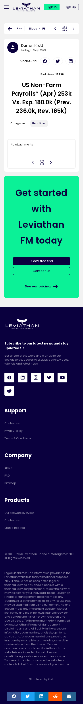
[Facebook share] (14, 696)
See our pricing (37, 286)
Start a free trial (14, 528)
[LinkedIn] (22, 377)
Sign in (52, 7)
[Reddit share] (55, 696)
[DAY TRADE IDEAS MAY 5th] (55, 28)
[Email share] (69, 696)
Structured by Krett (41, 679)
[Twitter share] (28, 696)
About (8, 468)
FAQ (7, 475)
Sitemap (10, 483)
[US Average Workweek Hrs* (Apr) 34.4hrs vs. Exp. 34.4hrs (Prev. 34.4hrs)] (73, 28)
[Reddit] (9, 391)
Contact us (12, 423)
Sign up (70, 7)
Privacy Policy (13, 431)
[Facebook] (9, 377)
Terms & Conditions (17, 438)
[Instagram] (36, 377)
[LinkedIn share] (41, 696)
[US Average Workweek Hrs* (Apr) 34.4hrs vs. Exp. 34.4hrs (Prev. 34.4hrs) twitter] (58, 61)
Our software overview (19, 513)
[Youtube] (62, 377)
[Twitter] (49, 377)
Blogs (33, 28)
